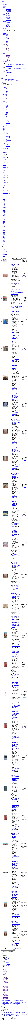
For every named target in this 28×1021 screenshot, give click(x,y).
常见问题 (5, 970)
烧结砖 (4, 157)
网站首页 (5, 4)
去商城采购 (8, 13)
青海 (4, 237)
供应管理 (8, 17)
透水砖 (4, 162)
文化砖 (4, 182)
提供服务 (5, 250)
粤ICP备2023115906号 (14, 1015)
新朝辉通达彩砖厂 (8, 1003)
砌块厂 (11, 64)
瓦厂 (9, 64)
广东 (4, 225)
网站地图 (8, 1014)
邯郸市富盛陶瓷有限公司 (15, 800)
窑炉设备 (18, 64)
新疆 (4, 240)
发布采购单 (8, 10)
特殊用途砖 (5, 193)
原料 (11, 72)
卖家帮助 (8, 57)
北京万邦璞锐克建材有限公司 (11, 1005)
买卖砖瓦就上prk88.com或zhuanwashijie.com (10, 80)
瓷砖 (11, 68)
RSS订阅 (6, 1015)
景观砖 (4, 170)
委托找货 (5, 979)
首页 (2, 148)
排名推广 (8, 25)
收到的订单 (8, 20)
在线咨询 (8, 59)
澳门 (4, 244)
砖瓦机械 (22, 64)
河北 (4, 204)
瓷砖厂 (14, 64)
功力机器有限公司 (17, 1002)
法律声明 (23, 1012)
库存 (4, 256)
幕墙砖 (4, 175)
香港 (4, 243)
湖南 (4, 223)
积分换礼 (23, 1014)
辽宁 (4, 208)
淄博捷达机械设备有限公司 (7, 1000)
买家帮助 (8, 56)
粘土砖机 (8, 961)
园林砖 (4, 167)
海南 (4, 227)
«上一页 (3, 948)
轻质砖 (4, 185)
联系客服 (8, 60)
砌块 (9, 68)
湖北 (4, 222)
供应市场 (5, 101)
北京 (4, 199)
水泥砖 (4, 159)
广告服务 (18, 1014)
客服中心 (5, 53)
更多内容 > (5, 75)
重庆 (4, 203)
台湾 (4, 241)
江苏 (4, 212)
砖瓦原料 (22, 68)
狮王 (6, 959)
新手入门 (8, 55)
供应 (2, 82)
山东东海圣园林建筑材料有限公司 (16, 706)
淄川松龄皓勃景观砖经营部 (16, 646)
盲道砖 (4, 190)
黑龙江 (4, 211)
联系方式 (12, 1012)
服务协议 (18, 1012)
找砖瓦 (4, 87)
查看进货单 (5, 33)
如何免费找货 (6, 978)
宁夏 (4, 238)
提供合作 (5, 254)
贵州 (4, 230)
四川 (4, 229)
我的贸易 (5, 6)
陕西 (4, 234)
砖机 (8, 955)
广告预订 (8, 24)
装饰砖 (4, 188)
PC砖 (6, 966)
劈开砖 (4, 180)
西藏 (4, 233)
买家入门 (5, 973)
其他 (13, 72)
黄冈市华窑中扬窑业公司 (19, 1000)
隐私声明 (3, 1014)
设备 (9, 72)
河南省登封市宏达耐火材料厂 (16, 360)
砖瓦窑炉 (14, 68)
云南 (4, 232)
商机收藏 (8, 26)
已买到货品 (8, 9)
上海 (4, 200)
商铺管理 (8, 18)
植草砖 (4, 177)
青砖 (4, 152)
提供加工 (5, 253)
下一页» (14, 948)
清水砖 (4, 165)
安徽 (4, 215)
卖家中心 (5, 14)
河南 (4, 221)
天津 (4, 201)
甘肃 (4, 236)
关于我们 (7, 1012)
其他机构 (10, 66)
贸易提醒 (8, 22)
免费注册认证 (6, 971)
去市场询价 (8, 11)
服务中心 (5, 21)
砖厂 (7, 64)
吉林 (4, 210)
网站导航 (5, 61)
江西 (4, 218)
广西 (4, 226)
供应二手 (5, 252)
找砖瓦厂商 (5, 981)
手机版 (2, 1)
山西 (4, 205)
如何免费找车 (6, 982)
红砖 (4, 154)
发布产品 (8, 15)
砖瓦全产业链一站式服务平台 (7, 79)
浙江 (4, 214)
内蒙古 (4, 207)
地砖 (8, 958)
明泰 (6, 957)
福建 (4, 216)
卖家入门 (5, 974)
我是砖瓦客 (5, 44)
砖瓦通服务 (5, 34)
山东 (4, 219)
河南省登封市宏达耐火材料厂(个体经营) (16, 556)
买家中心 (5, 7)
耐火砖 (11, 148)
